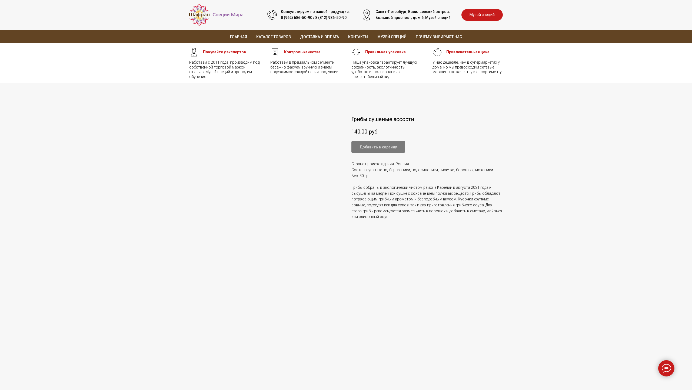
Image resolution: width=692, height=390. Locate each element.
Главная (238, 37)
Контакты (358, 37)
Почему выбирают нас (439, 37)
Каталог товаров (273, 37)
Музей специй (392, 37)
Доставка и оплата (319, 37)
